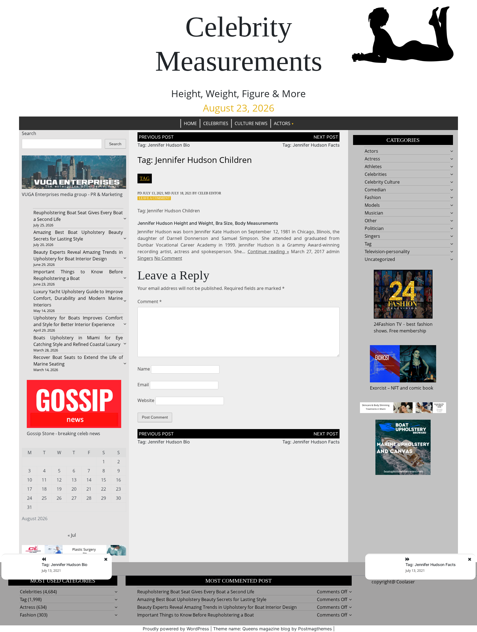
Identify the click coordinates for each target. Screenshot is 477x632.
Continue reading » (268, 251)
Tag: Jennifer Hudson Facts (311, 145)
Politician (374, 228)
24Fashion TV (388, 324)
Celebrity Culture (382, 182)
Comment (149, 301)
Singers (145, 258)
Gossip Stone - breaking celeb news (63, 433)
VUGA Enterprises (40, 194)
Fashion (373, 197)
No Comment (168, 258)
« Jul (72, 535)
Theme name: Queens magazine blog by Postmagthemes (272, 628)
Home (190, 123)
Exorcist (378, 388)
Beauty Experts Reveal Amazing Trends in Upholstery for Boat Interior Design (217, 607)
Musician (374, 213)
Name (143, 369)
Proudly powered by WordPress (176, 628)
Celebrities (215, 123)
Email (143, 385)
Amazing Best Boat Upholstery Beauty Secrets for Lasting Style (201, 599)
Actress (372, 159)
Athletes (373, 166)
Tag (145, 178)
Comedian (375, 190)
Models (372, 205)
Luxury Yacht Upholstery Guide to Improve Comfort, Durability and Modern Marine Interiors (78, 298)
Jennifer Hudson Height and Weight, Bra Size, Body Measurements (207, 223)
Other (371, 221)
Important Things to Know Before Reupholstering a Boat (195, 615)
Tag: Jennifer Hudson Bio (163, 145)
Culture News (251, 123)
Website (145, 400)
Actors (282, 123)
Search (29, 133)
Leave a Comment (154, 198)
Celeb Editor (209, 193)
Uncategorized (380, 259)
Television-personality (387, 251)
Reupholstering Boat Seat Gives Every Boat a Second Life (195, 592)
